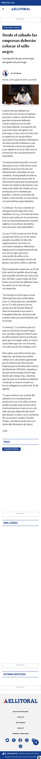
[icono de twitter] (14, 740)
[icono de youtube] (7, 740)
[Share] (36, 743)
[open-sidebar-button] (3, 9)
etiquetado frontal (11, 449)
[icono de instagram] (20, 746)
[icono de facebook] (20, 740)
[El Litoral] (20, 9)
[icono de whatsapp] (27, 740)
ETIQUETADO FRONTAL (11, 28)
